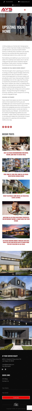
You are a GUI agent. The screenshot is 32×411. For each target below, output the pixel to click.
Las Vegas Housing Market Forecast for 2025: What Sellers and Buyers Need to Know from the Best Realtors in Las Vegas (16, 242)
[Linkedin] (5, 369)
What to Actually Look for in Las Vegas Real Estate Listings (16, 197)
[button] (24, 10)
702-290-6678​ (6, 366)
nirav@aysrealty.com (8, 364)
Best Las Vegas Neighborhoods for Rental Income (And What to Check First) (16, 154)
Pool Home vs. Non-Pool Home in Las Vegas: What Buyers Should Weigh (16, 175)
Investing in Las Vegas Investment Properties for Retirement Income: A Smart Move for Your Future (16, 219)
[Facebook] (2, 369)
